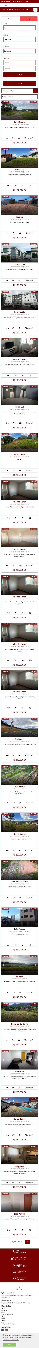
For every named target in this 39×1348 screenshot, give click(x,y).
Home (3, 1308)
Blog (2, 1316)
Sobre (3, 1318)
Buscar (19, 75)
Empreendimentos (7, 1314)
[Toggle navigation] (35, 10)
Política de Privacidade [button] (11, 1340)
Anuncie (3, 1322)
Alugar (29, 19)
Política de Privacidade (8, 1324)
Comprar (11, 19)
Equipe (3, 1320)
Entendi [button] (9, 1344)
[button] (19, 28)
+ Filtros (19, 83)
